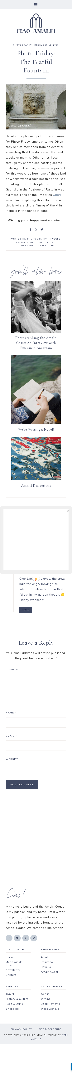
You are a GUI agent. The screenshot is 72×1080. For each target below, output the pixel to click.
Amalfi (45, 957)
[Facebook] (9, 938)
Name (11, 712)
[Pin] (41, 229)
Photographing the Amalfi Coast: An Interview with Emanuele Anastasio (36, 343)
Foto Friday (46, 242)
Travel (10, 993)
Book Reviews (50, 1003)
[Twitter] (17, 938)
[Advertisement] (36, 848)
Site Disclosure (50, 1029)
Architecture (26, 242)
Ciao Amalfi (36, 23)
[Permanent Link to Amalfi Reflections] (36, 479)
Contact (11, 974)
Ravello (46, 966)
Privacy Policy (21, 1029)
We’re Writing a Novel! (36, 429)
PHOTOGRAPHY (22, 45)
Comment (13, 669)
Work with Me (50, 1008)
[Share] (30, 229)
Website (12, 759)
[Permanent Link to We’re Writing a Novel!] (36, 423)
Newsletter (13, 969)
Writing (46, 998)
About (45, 993)
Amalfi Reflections (36, 485)
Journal (10, 957)
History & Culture (17, 998)
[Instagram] (34, 938)
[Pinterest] (26, 938)
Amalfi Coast (49, 971)
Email (11, 735)
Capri (57, 195)
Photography (24, 245)
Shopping (12, 1008)
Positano (47, 961)
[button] (36, 4)
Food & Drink (14, 1003)
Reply (26, 610)
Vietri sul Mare (47, 245)
